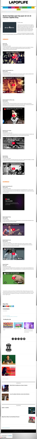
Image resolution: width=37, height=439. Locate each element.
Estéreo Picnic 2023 (17, 328)
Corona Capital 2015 (11, 316)
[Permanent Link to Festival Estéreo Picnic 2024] (8, 322)
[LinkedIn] (13, 306)
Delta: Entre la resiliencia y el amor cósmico (18, 385)
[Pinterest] (8, 306)
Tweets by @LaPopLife (6, 427)
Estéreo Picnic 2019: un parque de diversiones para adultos (28, 331)
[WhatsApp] (10, 306)
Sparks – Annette (5, 407)
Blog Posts (8, 315)
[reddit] (6, 306)
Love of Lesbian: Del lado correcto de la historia (19, 394)
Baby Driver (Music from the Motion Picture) (10, 416)
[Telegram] (11, 306)
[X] (3, 306)
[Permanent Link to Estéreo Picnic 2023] (18, 322)
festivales (15, 316)
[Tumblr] (5, 306)
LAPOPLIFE (18, 3)
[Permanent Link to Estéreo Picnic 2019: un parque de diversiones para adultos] (29, 322)
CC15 (7, 316)
